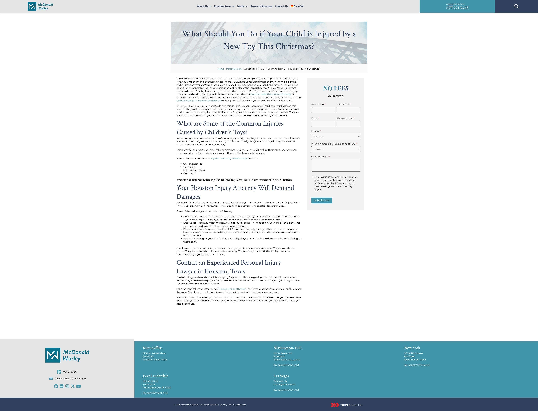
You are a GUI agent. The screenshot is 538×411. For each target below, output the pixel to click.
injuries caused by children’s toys (229, 158)
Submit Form (321, 200)
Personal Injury (234, 68)
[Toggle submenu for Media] (246, 6)
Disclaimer (241, 404)
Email (314, 118)
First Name (317, 104)
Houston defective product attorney (271, 94)
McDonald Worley (190, 404)
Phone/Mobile (345, 118)
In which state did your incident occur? (333, 143)
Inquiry (315, 131)
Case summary (319, 156)
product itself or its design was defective (199, 100)
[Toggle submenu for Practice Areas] (233, 6)
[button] (457, 6)
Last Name (343, 104)
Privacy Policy (227, 404)
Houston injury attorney (232, 289)
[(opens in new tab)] (346, 404)
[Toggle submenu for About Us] (210, 6)
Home (221, 68)
